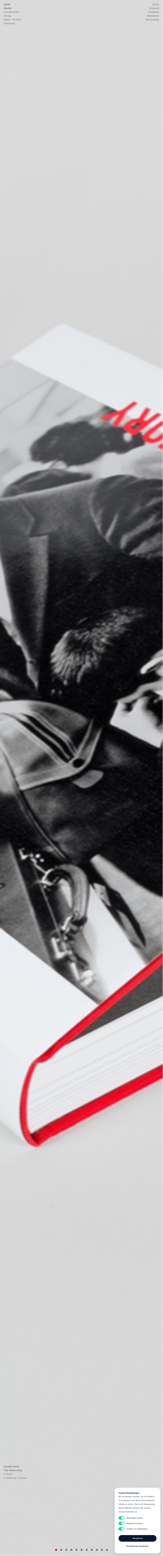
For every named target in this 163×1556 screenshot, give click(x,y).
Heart (61, 778)
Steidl (7, 4)
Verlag (7, 16)
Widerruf (154, 8)
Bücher (8, 8)
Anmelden (153, 12)
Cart (101, 778)
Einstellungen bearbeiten (137, 1546)
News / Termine (12, 19)
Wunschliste (152, 19)
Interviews (9, 23)
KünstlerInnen (11, 12)
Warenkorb (153, 16)
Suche (155, 4)
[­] (12, 777)
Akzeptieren (137, 1538)
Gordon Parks (11, 1466)
